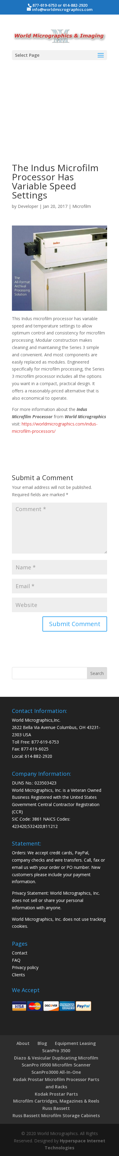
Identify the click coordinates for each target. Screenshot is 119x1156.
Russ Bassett (56, 1108)
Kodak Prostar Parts (56, 1094)
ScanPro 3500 (56, 1050)
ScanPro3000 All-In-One (56, 1072)
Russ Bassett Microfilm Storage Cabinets (56, 1115)
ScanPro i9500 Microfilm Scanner (56, 1065)
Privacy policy (25, 967)
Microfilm (81, 206)
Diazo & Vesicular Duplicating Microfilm (56, 1058)
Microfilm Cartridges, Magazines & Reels (56, 1101)
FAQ (16, 960)
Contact (19, 953)
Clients (18, 975)
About (23, 1043)
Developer (28, 206)
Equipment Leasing (75, 1043)
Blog (42, 1043)
